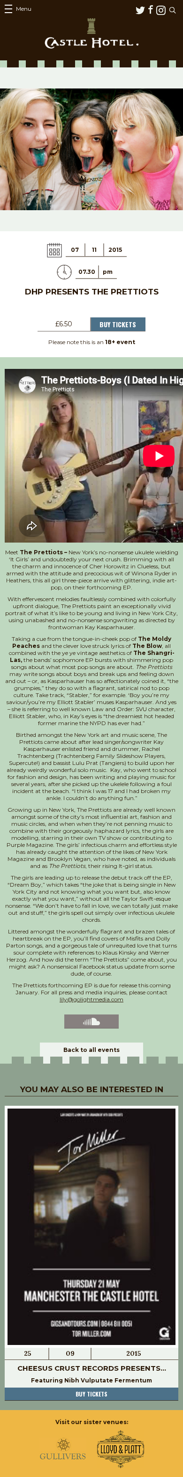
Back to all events (91, 1049)
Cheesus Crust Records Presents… (91, 1368)
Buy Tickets (117, 324)
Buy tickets (91, 1394)
